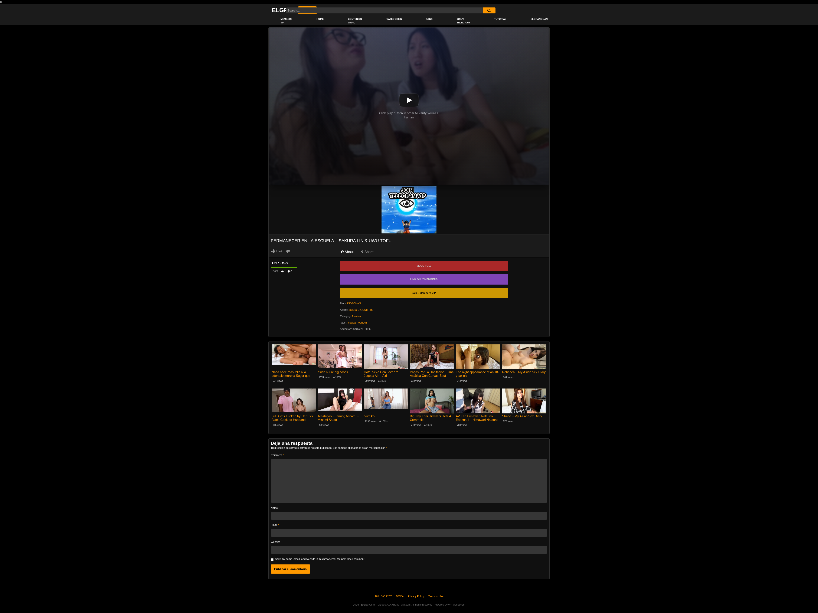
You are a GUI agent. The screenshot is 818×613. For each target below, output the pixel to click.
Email (275, 525)
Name (275, 508)
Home (320, 19)
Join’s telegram (463, 21)
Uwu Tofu (367, 309)
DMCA (400, 596)
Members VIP (286, 21)
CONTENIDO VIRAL (355, 21)
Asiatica (356, 316)
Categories (394, 19)
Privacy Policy (416, 596)
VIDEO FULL (423, 265)
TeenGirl (362, 322)
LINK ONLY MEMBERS (424, 279)
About (349, 252)
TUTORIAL (500, 19)
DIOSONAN (354, 303)
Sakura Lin (355, 309)
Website (275, 542)
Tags (429, 19)
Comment (277, 455)
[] (489, 10)
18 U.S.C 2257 (383, 596)
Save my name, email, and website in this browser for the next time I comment (319, 559)
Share (369, 252)
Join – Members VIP (424, 293)
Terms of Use (436, 596)
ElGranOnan (539, 19)
